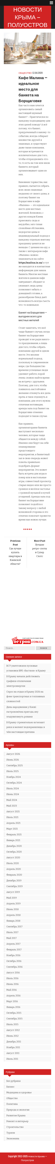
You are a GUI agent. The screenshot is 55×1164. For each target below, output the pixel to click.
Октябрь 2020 (14, 851)
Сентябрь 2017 (14, 926)
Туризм (10, 1132)
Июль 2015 (12, 1024)
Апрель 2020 (13, 869)
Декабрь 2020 (14, 846)
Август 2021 (13, 811)
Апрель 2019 (13, 903)
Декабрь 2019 (13, 880)
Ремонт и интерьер (17, 1121)
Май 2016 (11, 989)
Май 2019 (11, 897)
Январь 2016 (13, 1007)
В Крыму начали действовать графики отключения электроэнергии (23, 681)
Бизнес (10, 1086)
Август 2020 (13, 857)
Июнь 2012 (12, 1035)
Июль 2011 (12, 1059)
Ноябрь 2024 (13, 777)
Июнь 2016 (12, 984)
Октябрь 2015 (13, 1012)
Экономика (12, 1138)
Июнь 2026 (12, 759)
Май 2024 (11, 800)
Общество (25, 72)
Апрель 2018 (13, 915)
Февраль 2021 (14, 834)
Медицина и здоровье (19, 1092)
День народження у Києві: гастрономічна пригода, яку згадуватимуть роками (22, 712)
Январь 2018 (13, 920)
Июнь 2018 (12, 909)
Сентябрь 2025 (14, 765)
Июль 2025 (12, 771)
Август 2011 (12, 1053)
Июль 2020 (12, 863)
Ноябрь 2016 (13, 955)
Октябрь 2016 (13, 961)
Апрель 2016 (13, 995)
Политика (12, 1104)
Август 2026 (13, 754)
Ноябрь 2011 (13, 1047)
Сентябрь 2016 (14, 966)
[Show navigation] (52, 3)
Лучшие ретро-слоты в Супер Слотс (39, 548)
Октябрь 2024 (14, 782)
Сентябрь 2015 (14, 1018)
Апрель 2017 (13, 943)
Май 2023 (11, 805)
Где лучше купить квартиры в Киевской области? (15, 552)
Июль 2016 (12, 978)
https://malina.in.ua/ (31, 262)
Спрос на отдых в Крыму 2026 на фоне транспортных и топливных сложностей (25, 696)
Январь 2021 (13, 840)
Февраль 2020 (14, 874)
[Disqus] (27, 604)
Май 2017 (11, 938)
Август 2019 (13, 892)
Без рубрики (13, 1081)
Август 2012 (13, 1030)
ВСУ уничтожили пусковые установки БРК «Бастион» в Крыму (26, 668)
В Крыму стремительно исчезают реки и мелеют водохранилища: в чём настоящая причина (25, 727)
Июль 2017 (12, 932)
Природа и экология (17, 1109)
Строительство (15, 1127)
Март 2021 (12, 828)
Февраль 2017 (14, 949)
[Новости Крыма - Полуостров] (27, 644)
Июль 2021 (12, 817)
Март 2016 (12, 1001)
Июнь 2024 (12, 794)
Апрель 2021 (13, 823)
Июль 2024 (12, 788)
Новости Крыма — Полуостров (27, 17)
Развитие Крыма (15, 1115)
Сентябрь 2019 (14, 886)
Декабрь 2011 (13, 1041)
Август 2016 (13, 972)
